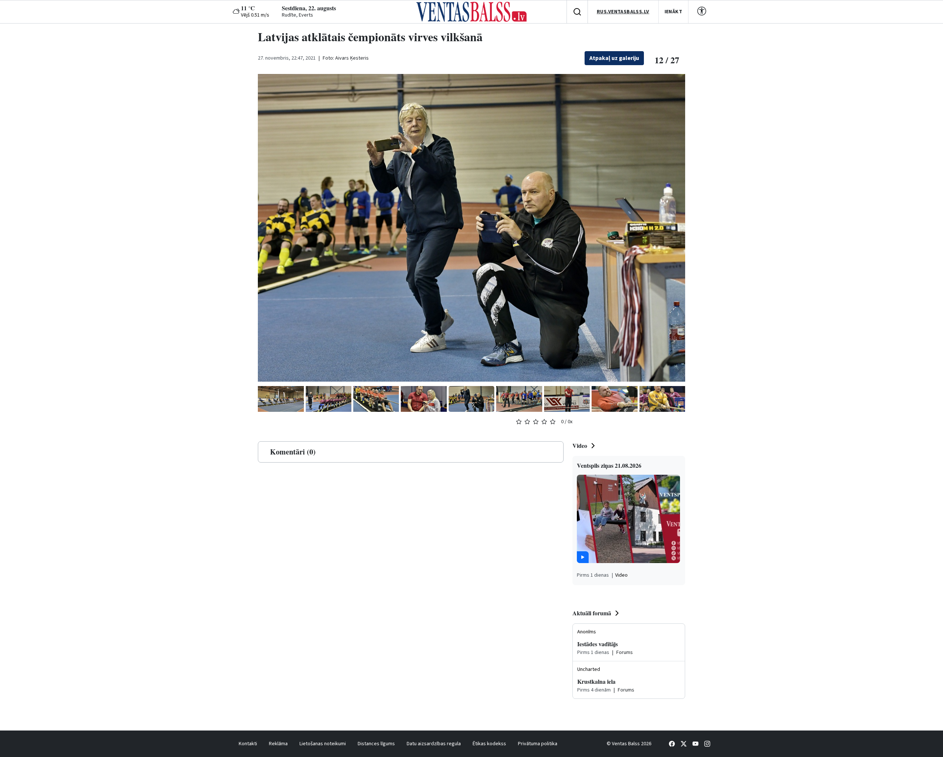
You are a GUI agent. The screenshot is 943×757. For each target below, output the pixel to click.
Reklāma (278, 743)
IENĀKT (674, 11)
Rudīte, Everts (297, 15)
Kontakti (248, 743)
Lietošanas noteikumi (322, 743)
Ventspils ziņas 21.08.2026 (609, 465)
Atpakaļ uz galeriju (614, 58)
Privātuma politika (537, 743)
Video (579, 445)
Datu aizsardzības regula (434, 743)
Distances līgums (376, 743)
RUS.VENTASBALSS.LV (623, 11)
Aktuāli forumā (591, 613)
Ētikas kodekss (489, 743)
